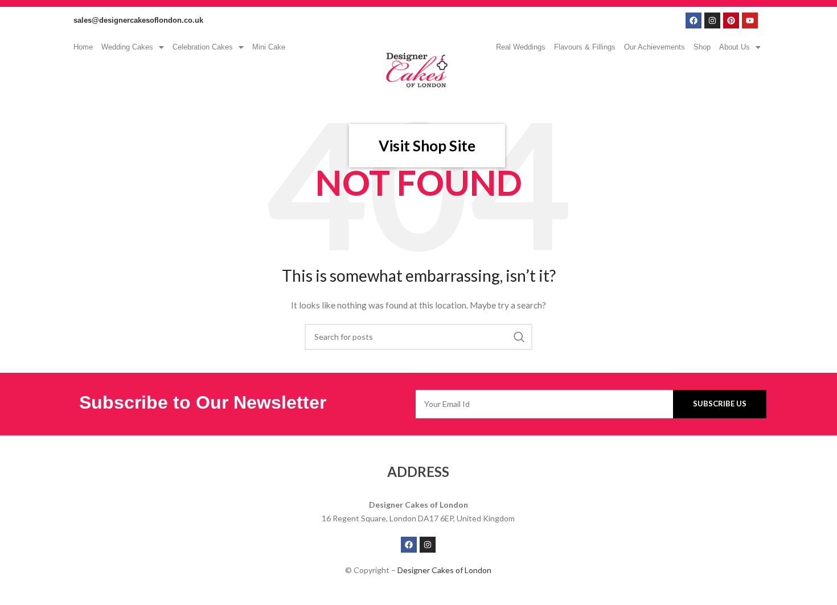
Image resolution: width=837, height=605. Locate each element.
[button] (132, 47)
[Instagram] (712, 20)
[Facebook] (693, 20)
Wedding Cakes (127, 47)
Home (83, 47)
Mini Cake (268, 47)
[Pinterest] (731, 20)
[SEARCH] (519, 337)
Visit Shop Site (427, 146)
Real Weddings (520, 47)
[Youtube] (750, 20)
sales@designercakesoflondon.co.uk (138, 20)
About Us (734, 47)
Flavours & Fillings (585, 47)
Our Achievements (654, 47)
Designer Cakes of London (444, 570)
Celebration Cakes (203, 47)
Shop (702, 47)
